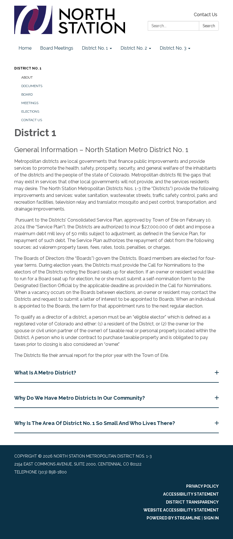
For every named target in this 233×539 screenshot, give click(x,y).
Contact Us (205, 14)
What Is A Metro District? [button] (45, 373)
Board (27, 94)
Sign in (211, 518)
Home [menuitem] (25, 48)
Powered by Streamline (174, 518)
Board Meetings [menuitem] (56, 48)
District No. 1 (27, 68)
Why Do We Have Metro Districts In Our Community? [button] (79, 398)
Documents (31, 86)
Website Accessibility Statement (181, 510)
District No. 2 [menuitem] (133, 48)
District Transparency (192, 502)
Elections (30, 111)
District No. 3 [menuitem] (173, 48)
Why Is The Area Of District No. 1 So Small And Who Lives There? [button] (94, 423)
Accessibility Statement (191, 494)
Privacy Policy (202, 486)
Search (209, 26)
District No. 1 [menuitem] (95, 48)
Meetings (29, 103)
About (27, 77)
